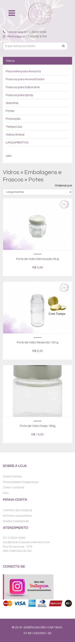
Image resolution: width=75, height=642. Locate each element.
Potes (10, 110)
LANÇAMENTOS (17, 142)
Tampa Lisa (14, 126)
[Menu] (12, 13)
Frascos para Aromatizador (25, 79)
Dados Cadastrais (16, 521)
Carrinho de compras (17, 510)
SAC (6, 493)
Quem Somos (12, 476)
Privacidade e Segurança (21, 482)
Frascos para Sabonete (23, 87)
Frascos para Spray (19, 95)
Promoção (13, 118)
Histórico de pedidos (17, 515)
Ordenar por (63, 185)
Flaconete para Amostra (23, 71)
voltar (9, 156)
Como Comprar (13, 487)
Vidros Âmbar (15, 134)
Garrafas (12, 102)
